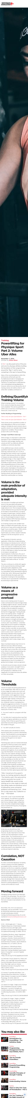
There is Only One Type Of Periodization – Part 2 (18, 1088)
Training (5, 340)
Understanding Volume (17, 1081)
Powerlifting (12, 1036)
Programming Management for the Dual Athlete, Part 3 (16, 1050)
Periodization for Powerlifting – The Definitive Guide (15, 1040)
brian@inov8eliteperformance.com (16, 917)
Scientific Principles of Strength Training (17, 1074)
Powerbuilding (13, 1071)
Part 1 (4, 364)
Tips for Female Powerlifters (15, 1058)
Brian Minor (13, 360)
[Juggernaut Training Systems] (8, 4)
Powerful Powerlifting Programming (17, 1066)
